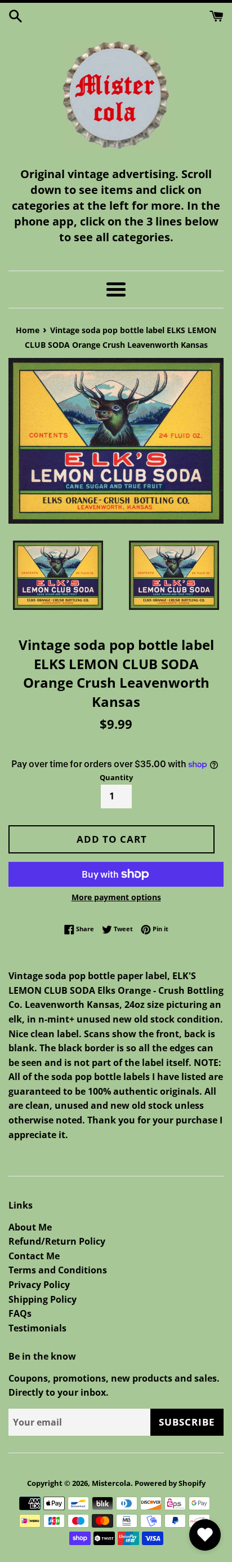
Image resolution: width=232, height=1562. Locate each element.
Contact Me (34, 1256)
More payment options (116, 897)
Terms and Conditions (57, 1270)
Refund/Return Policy (56, 1241)
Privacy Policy (39, 1284)
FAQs (20, 1313)
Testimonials (37, 1328)
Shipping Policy (42, 1299)
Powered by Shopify (170, 1483)
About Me (30, 1227)
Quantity (116, 777)
